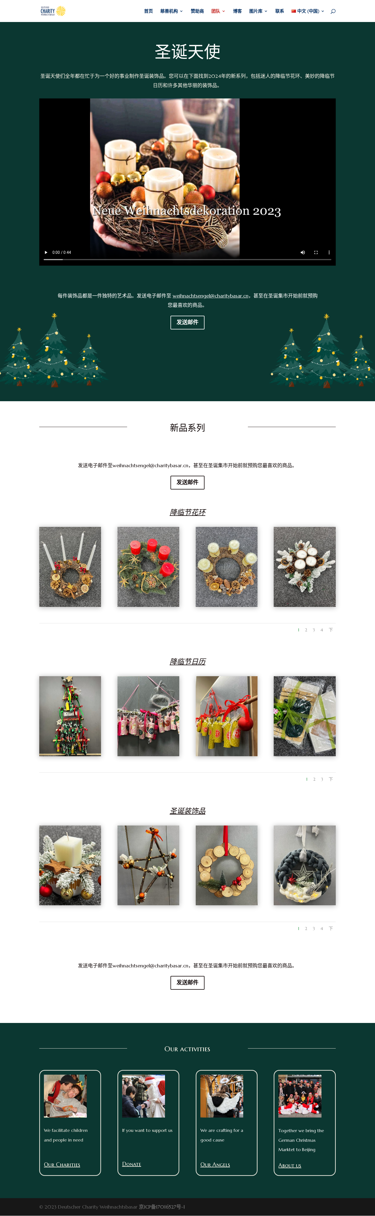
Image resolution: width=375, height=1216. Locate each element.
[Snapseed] (70, 605)
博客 (237, 11)
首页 (148, 11)
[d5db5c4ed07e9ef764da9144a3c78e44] (148, 754)
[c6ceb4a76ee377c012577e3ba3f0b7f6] (70, 903)
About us (289, 1165)
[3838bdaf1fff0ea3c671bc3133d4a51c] (304, 903)
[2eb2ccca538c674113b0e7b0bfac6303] (227, 754)
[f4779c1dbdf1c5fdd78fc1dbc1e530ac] (227, 903)
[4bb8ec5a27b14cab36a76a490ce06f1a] (148, 903)
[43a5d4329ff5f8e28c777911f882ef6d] (70, 754)
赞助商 (197, 11)
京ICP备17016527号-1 (162, 1207)
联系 (279, 11)
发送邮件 (187, 322)
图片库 (255, 11)
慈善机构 (169, 11)
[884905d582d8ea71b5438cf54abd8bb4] (304, 754)
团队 (215, 11)
